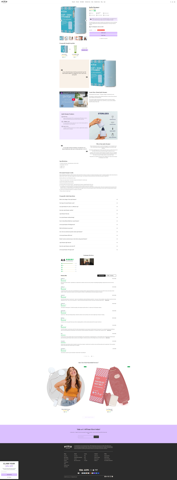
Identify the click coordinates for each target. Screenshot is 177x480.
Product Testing (97, 457)
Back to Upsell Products (89, 417)
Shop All (65, 455)
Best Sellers (66, 457)
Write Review (101, 275)
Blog (85, 455)
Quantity (90, 30)
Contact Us (96, 455)
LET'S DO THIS (9, 474)
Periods (65, 460)
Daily (65, 463)
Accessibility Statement (108, 460)
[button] (92, 9)
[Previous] (61, 21)
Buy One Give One (77, 460)
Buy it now (103, 35)
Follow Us (95, 460)
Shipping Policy (107, 455)
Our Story (75, 455)
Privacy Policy (106, 457)
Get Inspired (96, 436)
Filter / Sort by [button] (110, 275)
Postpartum (66, 462)
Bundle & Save (66, 465)
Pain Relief (66, 466)
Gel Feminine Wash (75, 54)
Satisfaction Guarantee (78, 457)
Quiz (85, 457)
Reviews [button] (64, 275)
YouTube (85, 460)
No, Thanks (9, 477)
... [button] (106, 300)
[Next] (86, 21)
